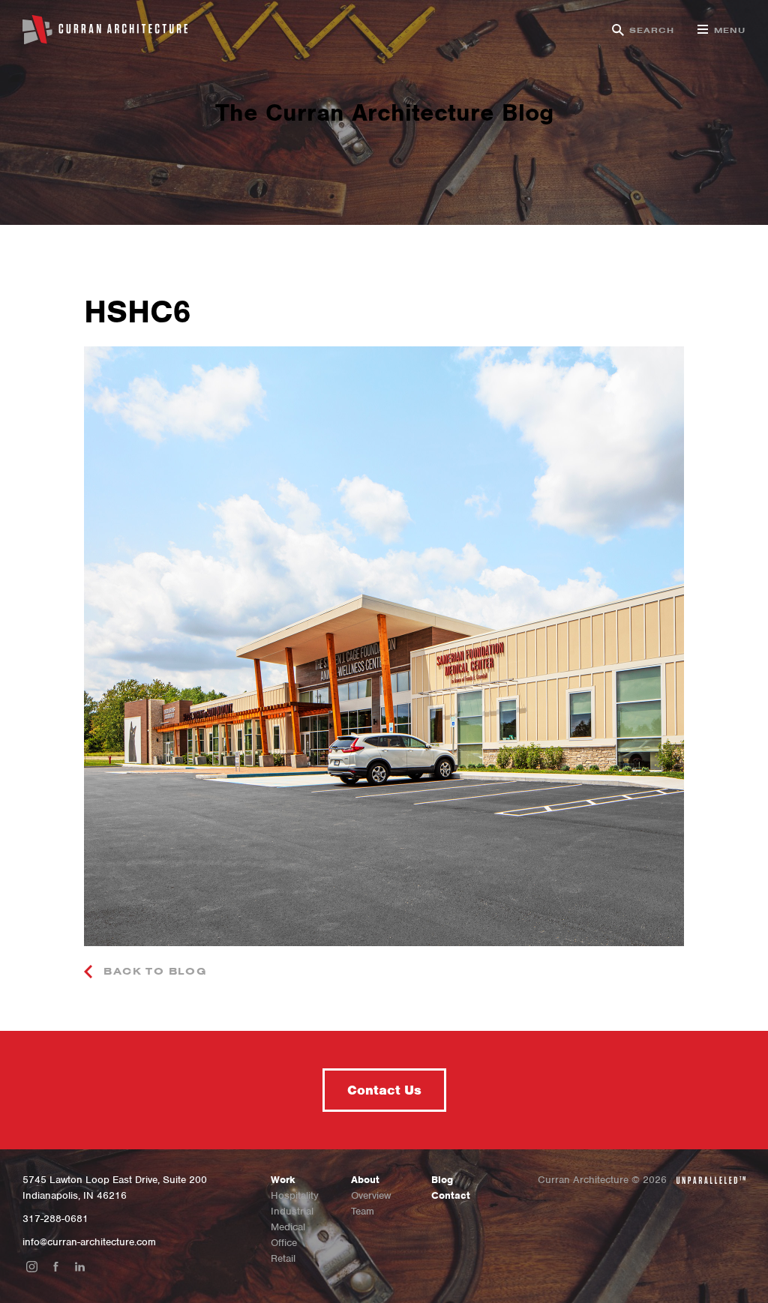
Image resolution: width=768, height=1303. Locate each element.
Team (362, 1211)
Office (284, 1242)
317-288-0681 (55, 1218)
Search (652, 30)
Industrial (292, 1211)
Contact (450, 1195)
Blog (442, 1179)
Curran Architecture (105, 30)
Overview (371, 1195)
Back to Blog (153, 971)
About (365, 1179)
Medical (288, 1227)
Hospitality (295, 1195)
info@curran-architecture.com (89, 1242)
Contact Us (384, 1090)
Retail (283, 1258)
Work (283, 1179)
